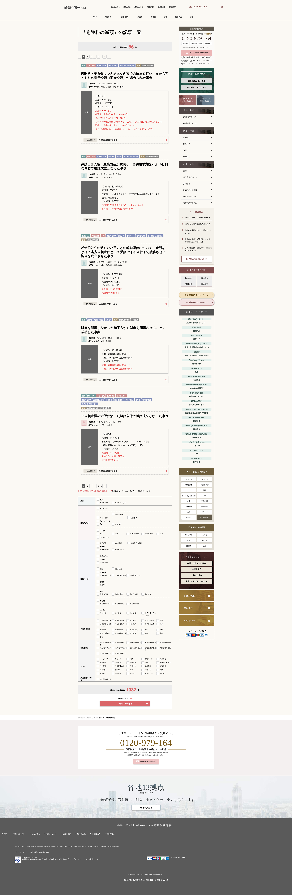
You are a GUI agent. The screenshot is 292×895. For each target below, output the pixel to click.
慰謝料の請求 (119, 549)
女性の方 (188, 479)
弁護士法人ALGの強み (196, 563)
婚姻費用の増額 (136, 543)
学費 (146, 662)
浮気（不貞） (189, 110)
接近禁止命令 (119, 666)
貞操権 (102, 559)
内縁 (188, 512)
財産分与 (111, 156)
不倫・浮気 (91, 65)
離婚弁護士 (196, 80)
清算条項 (148, 666)
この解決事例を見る (108, 139)
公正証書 (103, 543)
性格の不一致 (134, 533)
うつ (101, 533)
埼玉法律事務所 (92, 408)
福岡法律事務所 (120, 653)
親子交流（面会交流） (127, 65)
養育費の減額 (112, 65)
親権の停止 (104, 556)
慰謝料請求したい (190, 117)
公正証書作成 (149, 620)
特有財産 (135, 320)
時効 (161, 624)
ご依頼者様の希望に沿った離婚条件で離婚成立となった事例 (124, 416)
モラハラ (118, 524)
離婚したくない (120, 502)
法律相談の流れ (19, 834)
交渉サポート (119, 620)
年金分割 (103, 613)
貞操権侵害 (104, 562)
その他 (102, 530)
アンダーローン (105, 659)
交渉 (138, 65)
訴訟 (146, 629)
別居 (191, 17)
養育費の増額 (105, 603)
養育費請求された (190, 202)
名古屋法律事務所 (152, 156)
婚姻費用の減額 (120, 575)
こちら (204, 63)
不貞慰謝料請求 (105, 620)
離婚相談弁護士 (159, 874)
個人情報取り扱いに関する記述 (40, 852)
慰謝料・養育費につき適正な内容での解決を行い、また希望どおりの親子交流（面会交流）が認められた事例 (124, 75)
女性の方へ (125, 17)
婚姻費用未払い (135, 575)
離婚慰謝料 (189, 484)
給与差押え (134, 629)
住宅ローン (130, 236)
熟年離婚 (118, 613)
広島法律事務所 (120, 642)
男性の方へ (109, 17)
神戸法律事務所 (165, 642)
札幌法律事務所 (135, 642)
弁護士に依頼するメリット (197, 581)
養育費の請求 (146, 400)
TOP (95, 17)
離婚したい (85, 236)
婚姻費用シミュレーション (197, 302)
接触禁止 (103, 666)
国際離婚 (118, 662)
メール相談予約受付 (147, 761)
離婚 (83, 65)
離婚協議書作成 (120, 633)
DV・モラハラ (105, 521)
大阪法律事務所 (147, 65)
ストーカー (149, 673)
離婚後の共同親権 (190, 190)
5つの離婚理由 (196, 259)
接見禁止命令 (149, 624)
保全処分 (133, 620)
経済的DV (134, 518)
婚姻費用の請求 (98, 400)
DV (101, 524)
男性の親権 (104, 594)
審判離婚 (188, 284)
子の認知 (148, 594)
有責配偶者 (95, 236)
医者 (204, 546)
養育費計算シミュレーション (197, 295)
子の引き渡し (128, 400)
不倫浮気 (118, 659)
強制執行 (133, 624)
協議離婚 (188, 278)
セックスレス (105, 508)
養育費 (153, 17)
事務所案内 (172, 7)
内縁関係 (118, 543)
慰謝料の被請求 (165, 662)
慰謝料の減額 (101, 65)
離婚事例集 (161, 7)
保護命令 (103, 662)
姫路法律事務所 (92, 240)
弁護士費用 (150, 7)
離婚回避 (118, 569)
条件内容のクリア (124, 698)
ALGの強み (127, 7)
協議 (161, 620)
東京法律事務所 (150, 642)
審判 (161, 633)
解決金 (117, 669)
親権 (165, 17)
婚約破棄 (133, 613)
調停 (83, 240)
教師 (188, 540)
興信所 (132, 673)
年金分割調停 (119, 624)
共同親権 (186, 183)
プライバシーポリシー (21, 852)
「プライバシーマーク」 (81, 859)
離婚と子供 (188, 164)
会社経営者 (189, 535)
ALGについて (138, 7)
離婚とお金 (188, 131)
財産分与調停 (105, 633)
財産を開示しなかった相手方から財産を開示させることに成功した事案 (123, 330)
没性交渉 (133, 666)
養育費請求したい (190, 196)
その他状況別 (204, 517)
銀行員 (204, 540)
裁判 (146, 633)
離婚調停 (204, 278)
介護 (116, 533)
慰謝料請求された (190, 123)
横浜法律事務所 (135, 648)
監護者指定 (118, 400)
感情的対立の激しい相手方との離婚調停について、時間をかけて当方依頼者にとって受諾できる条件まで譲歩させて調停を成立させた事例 (123, 252)
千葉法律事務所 (120, 648)
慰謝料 (140, 17)
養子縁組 (133, 633)
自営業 (188, 546)
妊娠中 (188, 517)
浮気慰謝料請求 (105, 408)
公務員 (204, 535)
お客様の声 (96, 834)
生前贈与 (103, 669)
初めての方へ (115, 7)
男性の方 (204, 479)
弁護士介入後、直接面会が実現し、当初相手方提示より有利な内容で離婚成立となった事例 (124, 166)
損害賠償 (118, 673)
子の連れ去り (121, 396)
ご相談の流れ (196, 575)
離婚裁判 (204, 284)
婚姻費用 (178, 17)
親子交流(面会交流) (190, 177)
